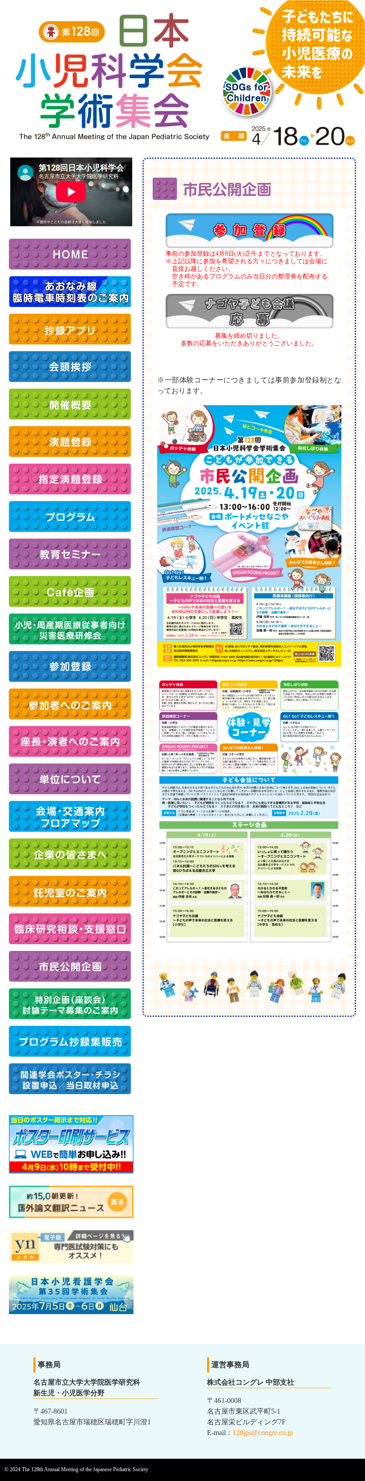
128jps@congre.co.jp (263, 1432)
